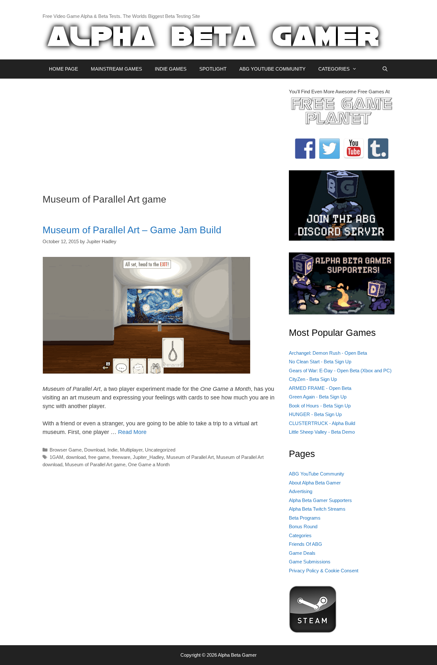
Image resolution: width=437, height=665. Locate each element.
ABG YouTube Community (316, 473)
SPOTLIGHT (212, 69)
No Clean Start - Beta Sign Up (320, 361)
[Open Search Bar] (385, 69)
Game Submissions (309, 561)
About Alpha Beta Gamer (315, 482)
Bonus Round (303, 526)
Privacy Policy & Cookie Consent (323, 570)
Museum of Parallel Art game (95, 464)
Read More (132, 432)
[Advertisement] (161, 133)
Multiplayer (131, 449)
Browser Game (66, 449)
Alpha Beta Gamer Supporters (320, 500)
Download (94, 449)
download (76, 457)
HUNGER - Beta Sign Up (315, 414)
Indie (112, 449)
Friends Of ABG (305, 544)
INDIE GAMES (171, 69)
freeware (121, 457)
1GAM (56, 457)
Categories (300, 535)
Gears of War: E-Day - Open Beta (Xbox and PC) (340, 370)
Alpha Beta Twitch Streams (317, 509)
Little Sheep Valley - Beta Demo (322, 432)
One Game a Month (149, 464)
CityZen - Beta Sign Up (313, 379)
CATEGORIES (334, 69)
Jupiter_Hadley (148, 457)
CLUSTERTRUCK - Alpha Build (322, 423)
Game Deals (302, 553)
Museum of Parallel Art (190, 457)
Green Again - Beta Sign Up (317, 396)
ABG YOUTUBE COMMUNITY (272, 69)
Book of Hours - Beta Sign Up (320, 405)
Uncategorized (160, 449)
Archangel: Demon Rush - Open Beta (328, 353)
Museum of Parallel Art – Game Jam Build (132, 230)
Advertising (300, 491)
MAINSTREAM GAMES (116, 69)
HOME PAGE (63, 69)
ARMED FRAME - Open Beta (320, 388)
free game (98, 457)
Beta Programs (305, 518)
